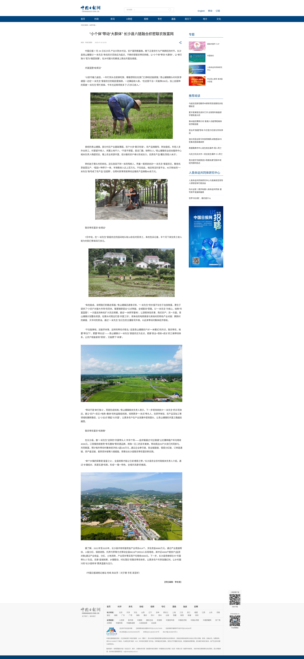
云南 (167, 615)
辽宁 (150, 612)
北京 (120, 612)
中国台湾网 (195, 620)
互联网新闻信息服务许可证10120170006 (149, 628)
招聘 (196, 607)
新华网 (130, 620)
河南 (218, 612)
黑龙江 (165, 612)
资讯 (112, 19)
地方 (205, 19)
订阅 (218, 11)
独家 (185, 607)
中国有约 (210, 56)
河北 (135, 612)
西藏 (174, 615)
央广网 (217, 620)
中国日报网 (84, 25)
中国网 (139, 620)
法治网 (153, 623)
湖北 (108, 615)
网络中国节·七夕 (213, 44)
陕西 (182, 615)
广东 (123, 615)
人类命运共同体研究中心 (204, 172)
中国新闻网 (130, 623)
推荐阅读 (194, 95)
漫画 (173, 19)
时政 (96, 19)
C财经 (129, 19)
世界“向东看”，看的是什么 (200, 198)
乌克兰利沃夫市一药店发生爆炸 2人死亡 (206, 154)
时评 (119, 607)
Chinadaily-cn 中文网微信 (234, 621)
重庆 (145, 615)
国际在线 (149, 620)
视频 (146, 19)
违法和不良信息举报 (125, 628)
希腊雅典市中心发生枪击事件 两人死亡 (205, 148)
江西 (203, 612)
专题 (192, 34)
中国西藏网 (207, 620)
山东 (210, 612)
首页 (83, 19)
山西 (143, 612)
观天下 (188, 19)
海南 (138, 615)
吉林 (157, 612)
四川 (152, 615)
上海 (174, 612)
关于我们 (85, 616)
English (201, 11)
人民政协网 (143, 623)
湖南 (115, 615)
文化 (219, 19)
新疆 (189, 615)
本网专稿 (92, 25)
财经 (141, 607)
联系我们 (93, 616)
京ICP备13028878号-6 (170, 632)
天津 (128, 612)
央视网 (159, 620)
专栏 (160, 19)
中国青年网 (170, 620)
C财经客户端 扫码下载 (235, 599)
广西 (130, 615)
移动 (210, 11)
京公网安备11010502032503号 (129, 632)
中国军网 (119, 623)
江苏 (181, 612)
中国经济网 (182, 620)
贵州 (160, 615)
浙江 (188, 612)
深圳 (196, 615)
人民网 (121, 620)
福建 (196, 612)
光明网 (109, 623)
